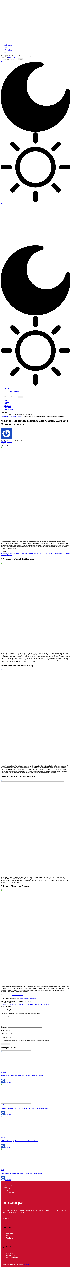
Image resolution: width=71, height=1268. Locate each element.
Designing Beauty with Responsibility (52, 553)
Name (3, 1030)
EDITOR (3, 442)
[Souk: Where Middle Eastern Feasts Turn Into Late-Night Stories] (16, 1168)
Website (3, 1037)
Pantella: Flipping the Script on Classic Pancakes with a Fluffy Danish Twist (24, 1108)
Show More (11, 57)
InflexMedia (27, 1264)
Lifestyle (3, 1072)
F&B (2, 1104)
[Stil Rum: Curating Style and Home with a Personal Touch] (16, 1135)
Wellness (9, 442)
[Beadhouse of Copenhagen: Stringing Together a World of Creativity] (16, 1070)
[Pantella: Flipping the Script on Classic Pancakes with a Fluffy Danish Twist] (16, 1103)
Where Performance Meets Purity (31, 553)
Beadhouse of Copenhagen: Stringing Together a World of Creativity (22, 1075)
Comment (4, 1027)
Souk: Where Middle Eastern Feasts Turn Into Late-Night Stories (21, 1173)
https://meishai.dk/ (17, 995)
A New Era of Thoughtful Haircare (11, 553)
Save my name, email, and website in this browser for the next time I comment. (26, 1040)
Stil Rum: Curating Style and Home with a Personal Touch (19, 1141)
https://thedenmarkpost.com (28, 998)
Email (3, 1033)
